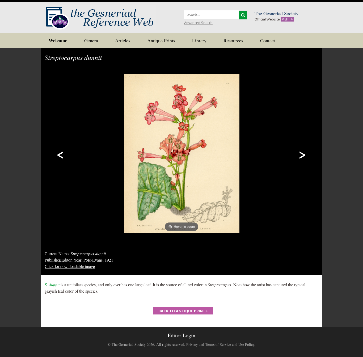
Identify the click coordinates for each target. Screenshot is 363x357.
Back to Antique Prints (183, 310)
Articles (122, 40)
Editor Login (181, 335)
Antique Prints (161, 40)
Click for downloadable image (70, 266)
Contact (267, 40)
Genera (91, 40)
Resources (233, 40)
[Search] (243, 15)
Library (199, 40)
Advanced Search (198, 22)
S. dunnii (52, 284)
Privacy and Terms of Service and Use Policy (220, 344)
